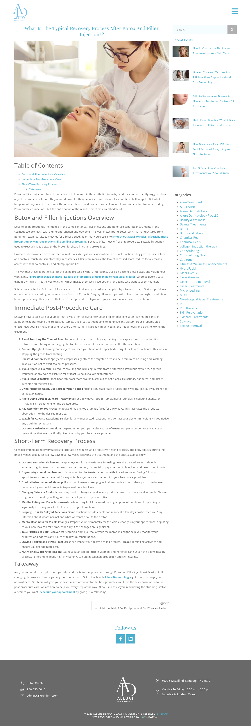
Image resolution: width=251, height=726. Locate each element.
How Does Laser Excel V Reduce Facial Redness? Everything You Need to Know (212, 121)
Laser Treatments (192, 244)
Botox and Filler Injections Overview (44, 174)
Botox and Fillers (191, 191)
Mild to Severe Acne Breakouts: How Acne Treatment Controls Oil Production (213, 87)
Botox (184, 187)
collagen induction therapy (198, 205)
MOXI (183, 253)
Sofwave (185, 280)
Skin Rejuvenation (192, 271)
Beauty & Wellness (192, 178)
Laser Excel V (189, 231)
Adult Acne (187, 165)
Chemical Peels (190, 200)
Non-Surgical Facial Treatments (201, 258)
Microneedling (190, 249)
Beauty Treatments (193, 183)
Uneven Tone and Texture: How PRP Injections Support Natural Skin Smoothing (212, 67)
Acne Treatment (191, 161)
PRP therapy (188, 266)
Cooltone (186, 218)
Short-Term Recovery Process (40, 184)
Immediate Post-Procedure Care (41, 179)
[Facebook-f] (120, 638)
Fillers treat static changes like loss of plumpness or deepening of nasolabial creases (82, 276)
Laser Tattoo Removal (195, 240)
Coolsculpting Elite (192, 213)
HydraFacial (188, 227)
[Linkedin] (130, 638)
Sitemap (162, 713)
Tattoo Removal (191, 284)
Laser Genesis (189, 236)
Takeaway (35, 189)
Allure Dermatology (193, 169)
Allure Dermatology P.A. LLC (199, 174)
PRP (182, 262)
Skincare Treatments (194, 275)
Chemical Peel (190, 196)
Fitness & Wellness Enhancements (203, 222)
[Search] (232, 29)
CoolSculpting (189, 209)
